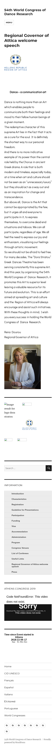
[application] (28, 607)
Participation (18, 515)
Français (9, 680)
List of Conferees (20, 553)
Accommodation (20, 531)
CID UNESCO (12, 673)
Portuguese (11, 708)
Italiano (8, 694)
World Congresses (14, 715)
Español (8, 687)
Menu (9, 22)
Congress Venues (20, 548)
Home (7, 666)
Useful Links (18, 559)
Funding (16, 521)
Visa (14, 526)
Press (14, 572)
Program (16, 542)
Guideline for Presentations (25, 510)
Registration (18, 504)
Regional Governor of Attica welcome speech (30, 565)
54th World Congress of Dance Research (25, 12)
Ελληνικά (9, 701)
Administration (19, 537)
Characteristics (19, 499)
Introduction (18, 493)
